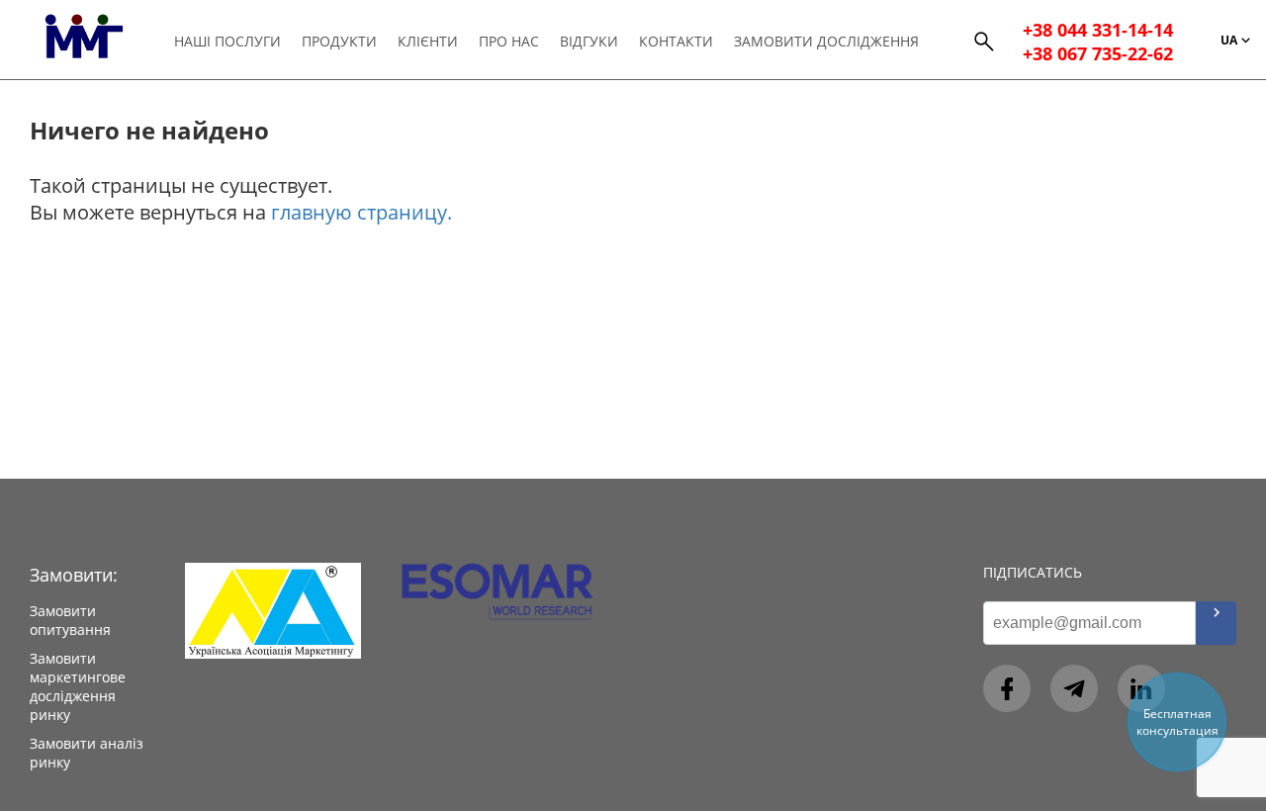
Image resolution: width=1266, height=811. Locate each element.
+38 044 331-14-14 (1098, 30)
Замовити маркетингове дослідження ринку (78, 686)
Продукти (339, 41)
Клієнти (428, 41)
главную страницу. (361, 212)
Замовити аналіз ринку (86, 752)
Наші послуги (227, 41)
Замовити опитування (70, 620)
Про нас (509, 41)
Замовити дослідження (826, 41)
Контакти (676, 41)
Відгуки (589, 41)
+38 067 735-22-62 (1098, 53)
